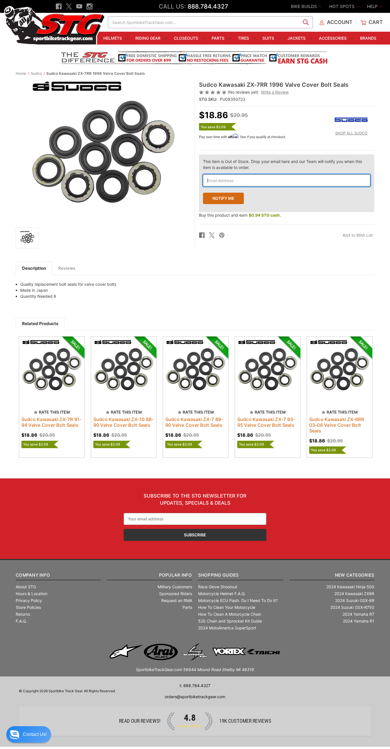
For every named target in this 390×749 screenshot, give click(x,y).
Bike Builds (304, 6)
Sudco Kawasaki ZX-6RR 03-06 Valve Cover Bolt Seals (336, 425)
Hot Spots (342, 6)
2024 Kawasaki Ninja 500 (350, 586)
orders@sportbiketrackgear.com (195, 696)
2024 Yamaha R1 (358, 621)
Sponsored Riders (175, 593)
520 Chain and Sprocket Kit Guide (230, 621)
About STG (26, 586)
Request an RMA (176, 600)
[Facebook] (59, 6)
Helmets (113, 38)
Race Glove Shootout (217, 586)
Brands (368, 38)
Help (373, 6)
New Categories (354, 575)
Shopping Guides (218, 575)
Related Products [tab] (40, 323)
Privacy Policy (29, 600)
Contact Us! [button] (35, 734)
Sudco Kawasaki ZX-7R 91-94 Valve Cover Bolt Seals (51, 422)
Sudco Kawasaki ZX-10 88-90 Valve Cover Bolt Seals (123, 422)
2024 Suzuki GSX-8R (354, 600)
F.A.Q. (21, 621)
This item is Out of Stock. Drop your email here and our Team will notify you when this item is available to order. (282, 164)
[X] (69, 6)
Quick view (49, 364)
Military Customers (175, 586)
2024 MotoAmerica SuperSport (227, 627)
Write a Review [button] (275, 92)
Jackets (297, 38)
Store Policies (28, 607)
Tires (244, 38)
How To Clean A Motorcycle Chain (229, 614)
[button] (28, 734)
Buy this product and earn (240, 215)
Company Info (33, 575)
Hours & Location (31, 593)
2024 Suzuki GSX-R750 (352, 607)
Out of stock (52, 374)
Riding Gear (148, 38)
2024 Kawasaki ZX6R (354, 593)
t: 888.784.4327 (195, 685)
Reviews (66, 268)
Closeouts (186, 38)
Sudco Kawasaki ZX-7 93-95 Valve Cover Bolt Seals (266, 422)
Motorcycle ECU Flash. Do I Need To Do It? (238, 600)
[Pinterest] (222, 235)
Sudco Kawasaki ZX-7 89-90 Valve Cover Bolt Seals (194, 422)
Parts (219, 38)
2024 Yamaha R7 (358, 614)
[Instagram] (90, 6)
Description (34, 268)
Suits (268, 38)
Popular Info (175, 575)
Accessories (333, 38)
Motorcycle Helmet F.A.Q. (222, 593)
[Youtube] (79, 6)
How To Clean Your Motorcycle (226, 607)
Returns (23, 614)
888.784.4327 (208, 6)
